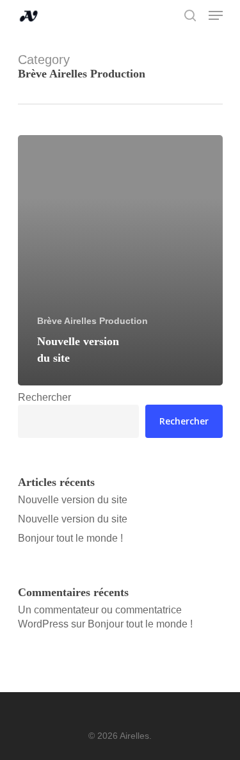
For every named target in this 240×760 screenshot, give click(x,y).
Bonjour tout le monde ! (70, 538)
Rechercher (44, 397)
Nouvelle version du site (72, 499)
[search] (190, 15)
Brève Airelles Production (92, 321)
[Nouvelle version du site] (120, 260)
